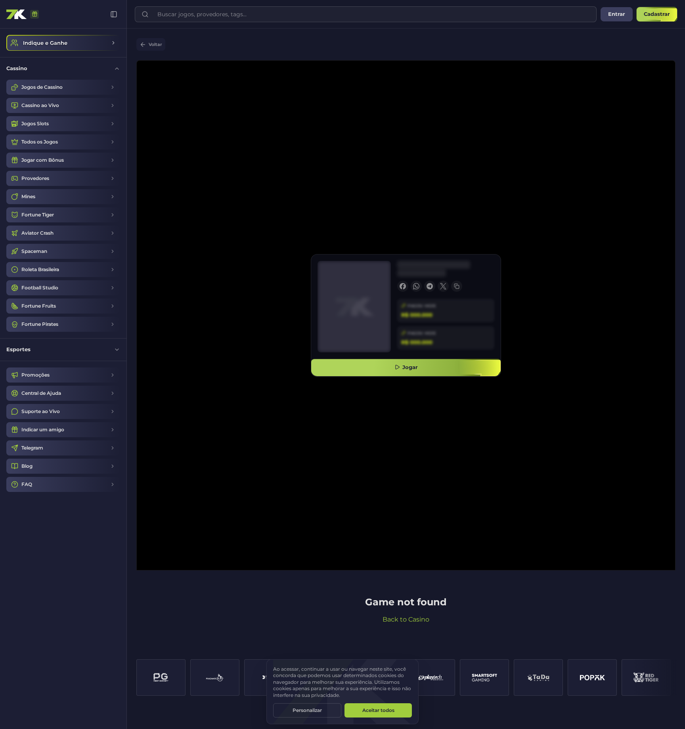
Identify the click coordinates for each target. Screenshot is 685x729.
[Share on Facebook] (402, 286)
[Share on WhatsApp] (416, 286)
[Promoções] (34, 14)
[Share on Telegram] (429, 286)
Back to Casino (406, 619)
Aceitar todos (378, 710)
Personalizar (307, 710)
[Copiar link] (456, 286)
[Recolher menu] (113, 14)
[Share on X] (443, 286)
